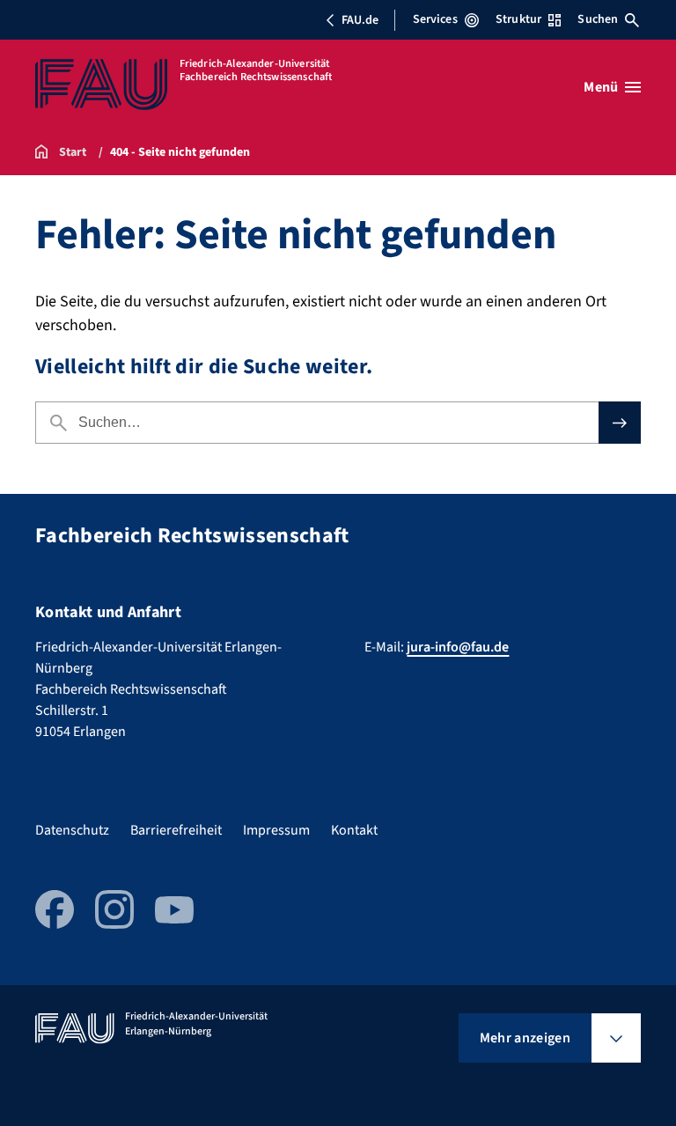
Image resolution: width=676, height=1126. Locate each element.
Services (435, 19)
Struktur (518, 19)
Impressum (276, 830)
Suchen (597, 19)
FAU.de (360, 20)
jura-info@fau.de (458, 647)
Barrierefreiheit (176, 830)
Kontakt (354, 830)
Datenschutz (72, 830)
